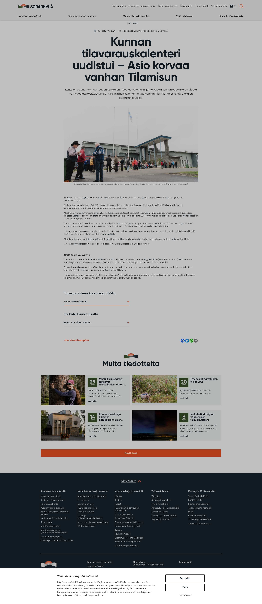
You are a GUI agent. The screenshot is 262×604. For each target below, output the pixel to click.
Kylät (190, 512)
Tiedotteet (132, 23)
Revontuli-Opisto (86, 512)
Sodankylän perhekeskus (126, 546)
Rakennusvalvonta (49, 504)
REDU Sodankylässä (87, 508)
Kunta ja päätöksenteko (232, 16)
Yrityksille (155, 496)
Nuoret (118, 504)
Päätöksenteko (195, 500)
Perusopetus (84, 500)
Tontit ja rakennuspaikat (52, 500)
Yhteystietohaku (219, 6)
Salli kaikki (185, 578)
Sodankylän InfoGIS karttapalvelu (57, 540)
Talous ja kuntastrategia (200, 508)
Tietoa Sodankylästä (198, 496)
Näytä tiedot (185, 595)
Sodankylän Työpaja (124, 518)
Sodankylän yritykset (161, 500)
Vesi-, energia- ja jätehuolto (54, 518)
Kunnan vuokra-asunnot (52, 508)
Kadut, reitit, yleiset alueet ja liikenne (54, 513)
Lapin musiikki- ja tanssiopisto (129, 538)
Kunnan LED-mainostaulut (163, 516)
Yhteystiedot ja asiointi (199, 524)
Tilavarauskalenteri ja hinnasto (129, 522)
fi (232, 6)
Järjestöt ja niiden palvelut (127, 542)
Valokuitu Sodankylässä (52, 537)
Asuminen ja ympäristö (29, 16)
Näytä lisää (131, 453)
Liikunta (118, 496)
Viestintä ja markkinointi (199, 520)
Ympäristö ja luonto (50, 526)
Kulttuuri (118, 500)
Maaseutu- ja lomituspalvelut (165, 508)
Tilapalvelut (46, 522)
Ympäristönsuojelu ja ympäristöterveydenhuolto (53, 531)
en (235, 6)
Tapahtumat (201, 6)
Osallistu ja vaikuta (197, 516)
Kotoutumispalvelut (124, 515)
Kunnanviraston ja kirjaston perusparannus (133, 6)
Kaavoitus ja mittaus (50, 496)
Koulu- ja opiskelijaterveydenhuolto (90, 517)
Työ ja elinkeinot (184, 16)
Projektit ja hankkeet (161, 520)
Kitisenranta (186, 6)
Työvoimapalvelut (159, 504)
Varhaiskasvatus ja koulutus (82, 16)
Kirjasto (118, 530)
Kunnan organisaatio (198, 504)
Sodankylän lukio (86, 504)
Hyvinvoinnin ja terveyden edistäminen (127, 509)
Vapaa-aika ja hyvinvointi (136, 16)
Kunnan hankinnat (159, 512)
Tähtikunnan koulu (86, 526)
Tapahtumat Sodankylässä (128, 526)
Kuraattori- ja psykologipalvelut (93, 522)
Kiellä (185, 587)
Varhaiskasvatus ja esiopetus (91, 496)
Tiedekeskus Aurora (167, 6)
